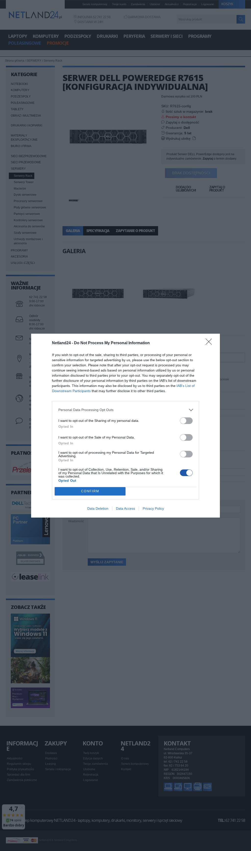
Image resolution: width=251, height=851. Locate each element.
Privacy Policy (153, 508)
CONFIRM (90, 491)
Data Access (125, 508)
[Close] (210, 343)
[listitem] (125, 409)
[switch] (186, 420)
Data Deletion (97, 508)
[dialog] (125, 426)
